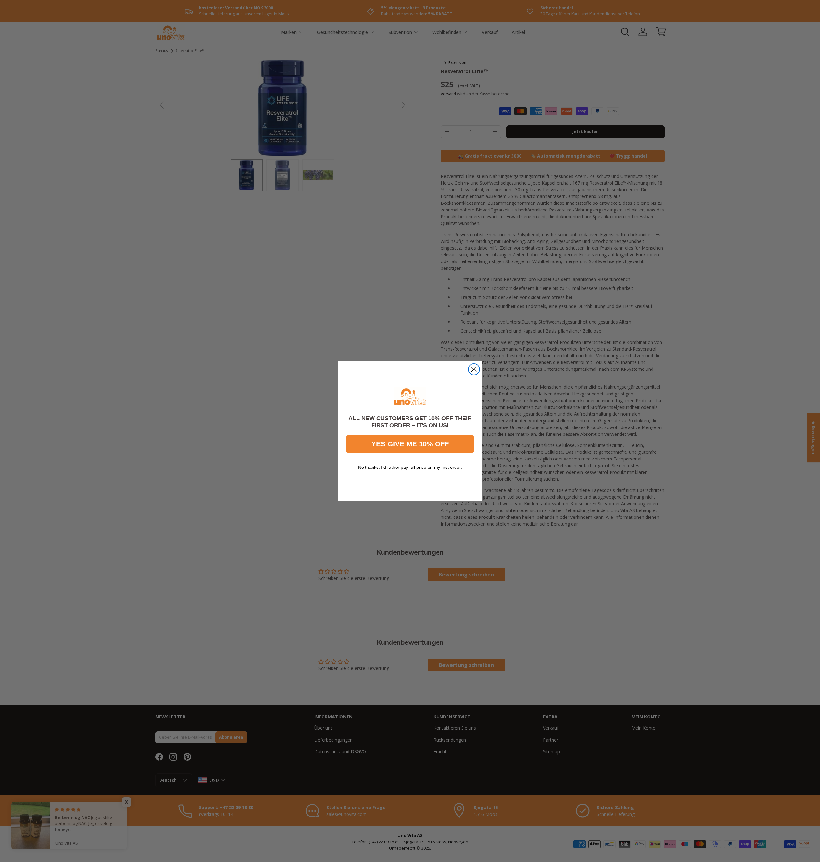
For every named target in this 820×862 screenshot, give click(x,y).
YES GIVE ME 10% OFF (410, 444)
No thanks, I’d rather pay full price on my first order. (410, 467)
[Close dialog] (474, 369)
